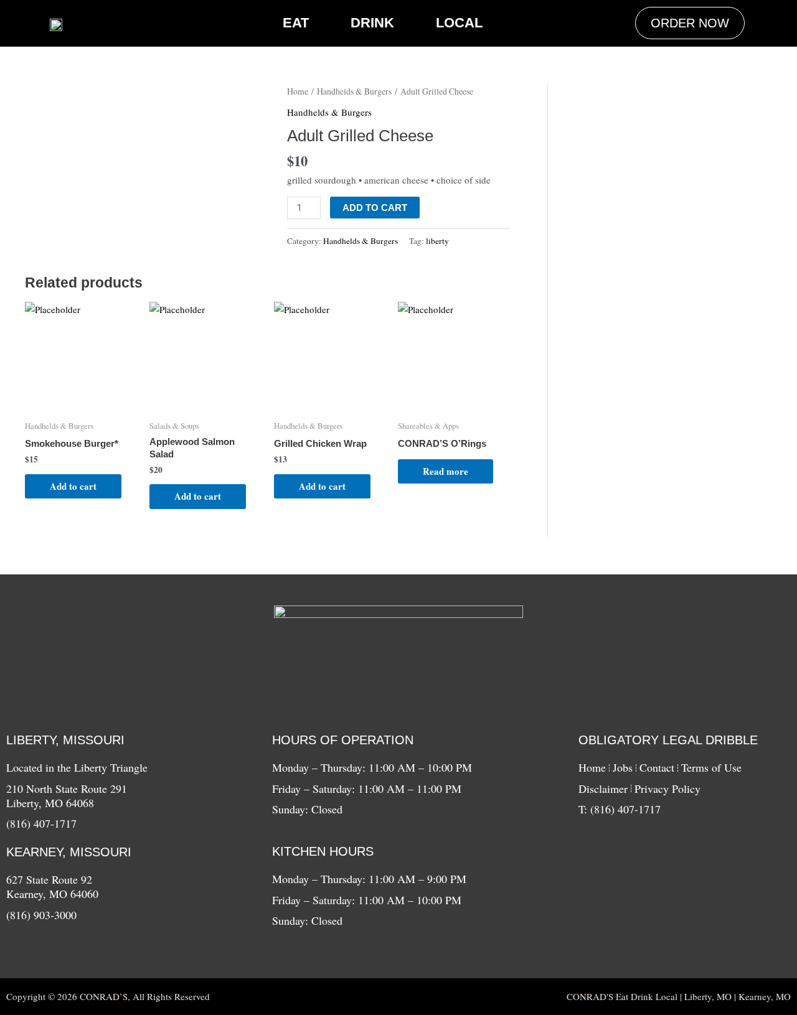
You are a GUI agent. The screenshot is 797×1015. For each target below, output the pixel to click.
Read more (445, 471)
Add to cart (374, 207)
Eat (296, 22)
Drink (372, 22)
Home (297, 91)
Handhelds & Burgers (354, 91)
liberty (437, 240)
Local (459, 22)
